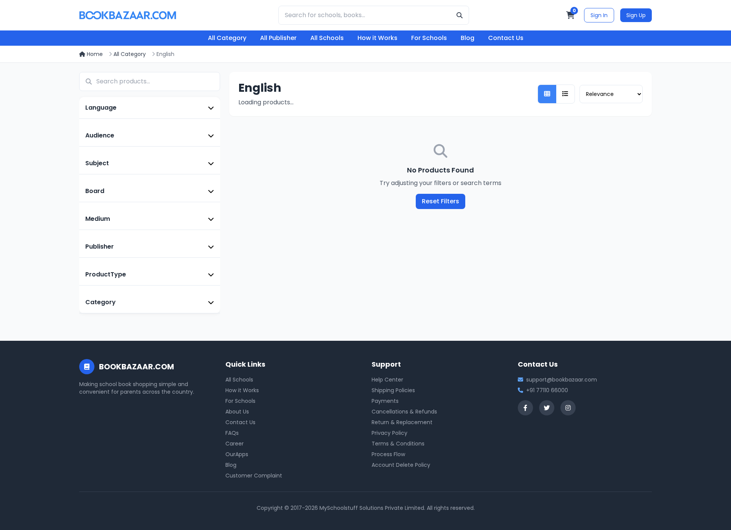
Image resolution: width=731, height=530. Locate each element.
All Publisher (278, 38)
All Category (227, 38)
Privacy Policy (389, 433)
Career (234, 443)
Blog (467, 38)
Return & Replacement (402, 422)
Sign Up (636, 15)
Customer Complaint (253, 475)
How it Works (377, 38)
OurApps (236, 454)
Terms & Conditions (398, 443)
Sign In (599, 15)
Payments (385, 401)
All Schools (327, 38)
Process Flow (388, 454)
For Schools (429, 38)
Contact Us (506, 38)
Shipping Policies (393, 390)
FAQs (232, 433)
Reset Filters (440, 201)
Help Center (387, 379)
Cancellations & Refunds (404, 411)
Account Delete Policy (401, 465)
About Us (237, 411)
